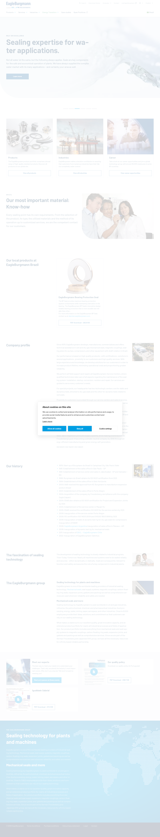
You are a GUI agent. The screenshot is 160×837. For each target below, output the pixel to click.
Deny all (80, 428)
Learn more (47, 421)
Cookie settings (105, 428)
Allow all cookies (54, 428)
